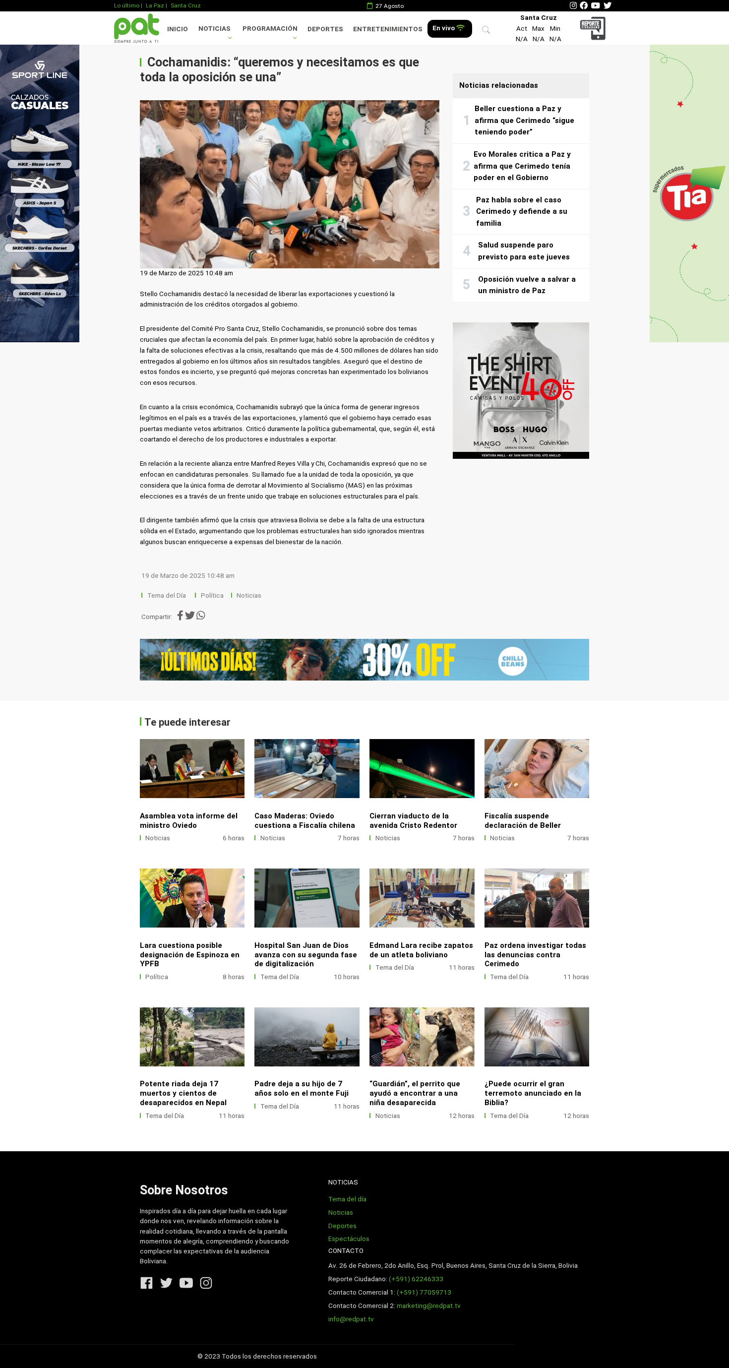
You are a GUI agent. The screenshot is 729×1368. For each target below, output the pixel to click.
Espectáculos (348, 1239)
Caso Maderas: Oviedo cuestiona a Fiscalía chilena (304, 820)
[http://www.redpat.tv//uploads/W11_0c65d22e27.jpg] (192, 1036)
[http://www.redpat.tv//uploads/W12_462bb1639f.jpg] (537, 898)
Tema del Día (167, 595)
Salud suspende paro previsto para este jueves (524, 251)
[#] (39, 193)
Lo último (126, 5)
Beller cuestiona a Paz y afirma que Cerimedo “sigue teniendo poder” (524, 120)
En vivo (444, 28)
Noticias (214, 28)
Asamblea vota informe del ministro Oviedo (189, 820)
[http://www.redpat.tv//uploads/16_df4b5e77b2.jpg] (192, 768)
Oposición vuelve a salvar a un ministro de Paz (527, 285)
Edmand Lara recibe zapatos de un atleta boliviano (421, 950)
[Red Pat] (136, 28)
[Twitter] (607, 5)
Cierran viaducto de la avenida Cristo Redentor (413, 820)
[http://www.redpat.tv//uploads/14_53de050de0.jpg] (422, 768)
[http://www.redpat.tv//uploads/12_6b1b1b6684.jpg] (192, 898)
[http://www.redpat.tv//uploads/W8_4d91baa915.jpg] (537, 1036)
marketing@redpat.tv (429, 1305)
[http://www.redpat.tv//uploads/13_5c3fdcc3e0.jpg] (537, 768)
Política (212, 595)
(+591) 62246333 (416, 1279)
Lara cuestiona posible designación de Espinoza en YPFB (190, 955)
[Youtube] (595, 5)
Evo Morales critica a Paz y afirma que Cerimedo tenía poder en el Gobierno (522, 166)
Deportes (325, 29)
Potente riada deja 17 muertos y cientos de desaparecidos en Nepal (183, 1093)
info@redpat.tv (351, 1319)
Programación (270, 28)
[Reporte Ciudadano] (594, 28)
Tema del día (347, 1199)
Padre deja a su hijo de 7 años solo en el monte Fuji (301, 1088)
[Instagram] (573, 5)
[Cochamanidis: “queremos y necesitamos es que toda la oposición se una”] (289, 184)
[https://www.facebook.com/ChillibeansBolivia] (365, 660)
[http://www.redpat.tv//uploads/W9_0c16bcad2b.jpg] (422, 1036)
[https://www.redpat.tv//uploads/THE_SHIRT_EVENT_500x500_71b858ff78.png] (521, 390)
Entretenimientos (388, 29)
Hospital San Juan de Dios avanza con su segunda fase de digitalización (305, 955)
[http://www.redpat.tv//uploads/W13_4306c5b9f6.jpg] (422, 898)
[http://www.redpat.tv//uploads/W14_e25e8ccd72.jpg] (307, 898)
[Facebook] (584, 5)
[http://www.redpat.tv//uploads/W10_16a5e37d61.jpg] (307, 1036)
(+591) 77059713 (424, 1292)
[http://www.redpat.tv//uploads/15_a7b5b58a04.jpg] (307, 768)
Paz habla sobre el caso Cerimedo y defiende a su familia (521, 211)
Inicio (177, 29)
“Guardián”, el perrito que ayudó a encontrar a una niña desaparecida (414, 1093)
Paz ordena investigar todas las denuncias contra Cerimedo (535, 955)
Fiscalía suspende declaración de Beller (523, 820)
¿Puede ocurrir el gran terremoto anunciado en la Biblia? (533, 1093)
